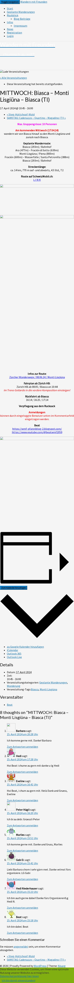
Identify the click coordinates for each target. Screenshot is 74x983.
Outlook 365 (14, 653)
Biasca (35, 689)
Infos (10, 22)
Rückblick (12, 15)
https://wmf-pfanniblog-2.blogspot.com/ (37, 428)
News (10, 29)
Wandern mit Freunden (33, 1)
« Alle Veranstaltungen (13, 77)
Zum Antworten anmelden (22, 746)
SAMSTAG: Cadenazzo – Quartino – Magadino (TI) (36, 118)
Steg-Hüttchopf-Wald (21, 114)
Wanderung (13, 686)
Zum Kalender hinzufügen (13, 587)
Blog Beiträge (22, 18)
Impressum (20, 25)
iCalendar (12, 650)
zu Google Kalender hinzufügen (25, 646)
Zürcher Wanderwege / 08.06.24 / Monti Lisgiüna (37, 377)
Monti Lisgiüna (48, 689)
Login (10, 36)
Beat (10, 704)
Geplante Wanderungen (21, 12)
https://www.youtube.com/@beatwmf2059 (37, 432)
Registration (14, 32)
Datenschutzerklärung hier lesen (19, 976)
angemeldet (21, 946)
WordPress (40, 966)
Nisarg (62, 966)
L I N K (37, 179)
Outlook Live (14, 657)
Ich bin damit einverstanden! (18, 980)
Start (10, 8)
